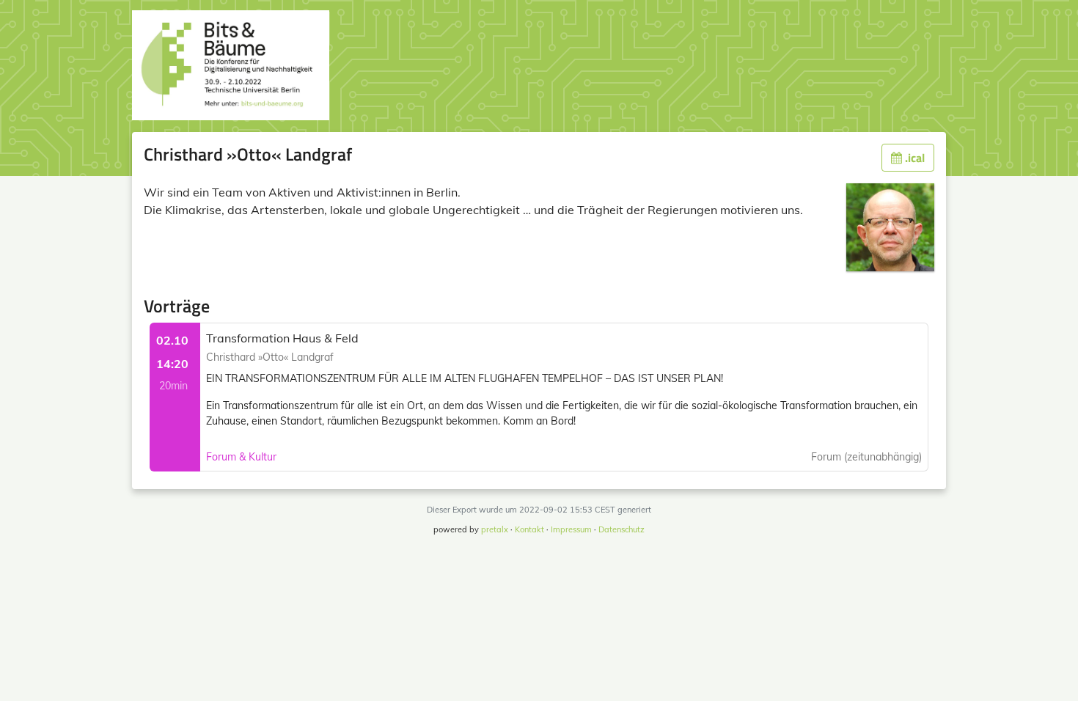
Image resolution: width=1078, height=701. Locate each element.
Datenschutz (621, 529)
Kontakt (529, 529)
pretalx (494, 529)
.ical (913, 157)
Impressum (571, 529)
